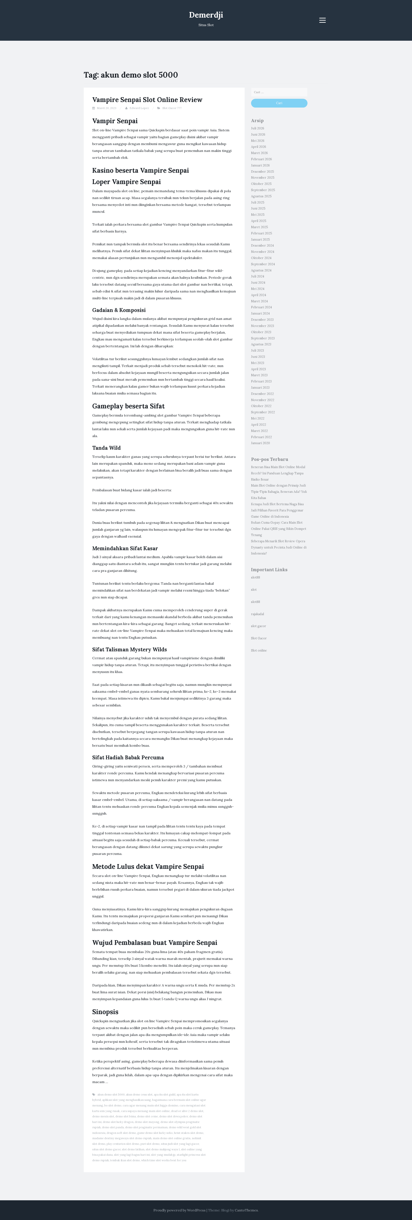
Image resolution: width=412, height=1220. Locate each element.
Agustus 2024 (261, 270)
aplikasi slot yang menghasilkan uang (126, 1100)
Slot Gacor (259, 638)
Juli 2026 (257, 128)
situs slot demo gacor (106, 1149)
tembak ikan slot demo (125, 1160)
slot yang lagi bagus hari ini (132, 1155)
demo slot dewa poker (173, 1116)
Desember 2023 (262, 320)
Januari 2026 (260, 165)
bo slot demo (112, 1105)
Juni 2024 (258, 283)
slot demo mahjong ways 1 (163, 1149)
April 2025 (258, 221)
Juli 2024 (257, 276)
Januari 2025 (260, 239)
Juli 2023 (257, 350)
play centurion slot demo (123, 1144)
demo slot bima (125, 1116)
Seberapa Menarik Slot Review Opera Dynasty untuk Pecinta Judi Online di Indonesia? (278, 547)
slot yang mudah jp (163, 1155)
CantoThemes (246, 1210)
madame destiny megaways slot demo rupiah (121, 1138)
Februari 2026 (261, 159)
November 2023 (262, 326)
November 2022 (262, 400)
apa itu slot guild (164, 1094)
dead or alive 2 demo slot (187, 1111)
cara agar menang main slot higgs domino (150, 1105)
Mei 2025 (258, 215)
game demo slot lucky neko (155, 1133)
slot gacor (258, 626)
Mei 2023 (257, 363)
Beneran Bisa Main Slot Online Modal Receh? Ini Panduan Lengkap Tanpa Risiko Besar (278, 473)
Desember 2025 (262, 172)
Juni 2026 (258, 134)
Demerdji (206, 15)
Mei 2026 (257, 141)
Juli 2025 (257, 202)
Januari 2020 (260, 443)
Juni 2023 (258, 357)
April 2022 (258, 425)
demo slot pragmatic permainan (146, 1127)
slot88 (255, 577)
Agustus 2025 (261, 196)
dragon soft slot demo (121, 1133)
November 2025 (262, 178)
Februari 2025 (261, 233)
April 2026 (258, 147)
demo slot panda (113, 1127)
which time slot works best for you (163, 1160)
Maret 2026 (259, 153)
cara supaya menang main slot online (145, 1111)
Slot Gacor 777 (172, 108)
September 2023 (263, 338)
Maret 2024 (259, 301)
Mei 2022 (257, 418)
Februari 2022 (261, 437)
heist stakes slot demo (188, 1133)
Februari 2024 (261, 307)
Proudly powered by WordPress (179, 1210)
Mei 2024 (257, 289)
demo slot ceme (147, 1116)
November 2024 (262, 252)
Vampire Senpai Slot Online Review (147, 100)
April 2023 (258, 369)
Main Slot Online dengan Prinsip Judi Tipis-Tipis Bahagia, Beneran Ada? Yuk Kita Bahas (279, 492)
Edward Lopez (139, 108)
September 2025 (263, 190)
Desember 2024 (262, 245)
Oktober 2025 (261, 184)
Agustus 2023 (261, 344)
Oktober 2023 (261, 332)
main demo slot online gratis (172, 1138)
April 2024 (258, 295)
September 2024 (263, 264)
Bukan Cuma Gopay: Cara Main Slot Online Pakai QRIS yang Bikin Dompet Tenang (278, 529)
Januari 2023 (260, 388)
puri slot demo (150, 1144)
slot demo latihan (133, 1149)
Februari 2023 (261, 381)
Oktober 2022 (261, 406)
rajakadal (257, 614)
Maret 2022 (259, 431)
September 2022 (263, 412)
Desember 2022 (262, 394)
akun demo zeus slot (139, 1094)
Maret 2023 (259, 375)
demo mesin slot (103, 1116)
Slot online (259, 650)
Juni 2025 (258, 208)
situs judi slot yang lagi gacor (180, 1144)
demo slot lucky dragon (118, 1122)
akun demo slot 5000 (111, 1094)
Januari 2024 (260, 313)
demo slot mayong (147, 1122)
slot (254, 590)
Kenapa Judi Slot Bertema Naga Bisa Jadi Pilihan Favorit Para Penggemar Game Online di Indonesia (277, 510)
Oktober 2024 (261, 258)
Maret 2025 (259, 227)
